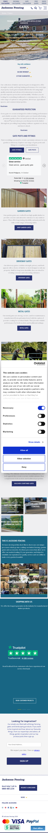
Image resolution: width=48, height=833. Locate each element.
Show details (34, 442)
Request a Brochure (28, 788)
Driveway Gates (24, 278)
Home (4, 13)
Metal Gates (24, 328)
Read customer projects (25, 700)
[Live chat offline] (37, 828)
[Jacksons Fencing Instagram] (3, 807)
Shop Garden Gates (24, 227)
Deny (24, 467)
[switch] (41, 416)
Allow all (24, 450)
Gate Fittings (17, 150)
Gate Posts (32, 150)
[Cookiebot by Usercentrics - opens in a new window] (34, 363)
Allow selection (24, 458)
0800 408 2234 (8, 789)
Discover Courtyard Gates (24, 483)
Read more (4, 106)
